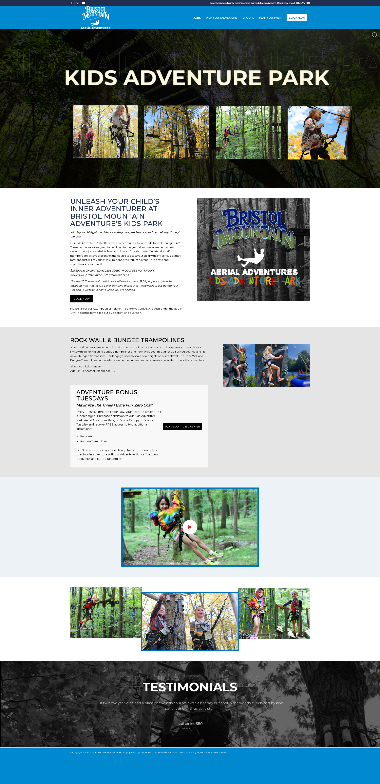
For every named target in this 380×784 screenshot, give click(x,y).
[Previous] (232, 365)
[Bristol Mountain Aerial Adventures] (95, 17)
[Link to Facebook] (71, 3)
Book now (282, 3)
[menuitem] (197, 17)
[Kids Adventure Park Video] (190, 527)
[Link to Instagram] (77, 3)
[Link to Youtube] (83, 3)
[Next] (301, 365)
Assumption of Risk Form (108, 308)
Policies (157, 752)
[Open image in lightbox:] (251, 383)
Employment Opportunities (137, 752)
